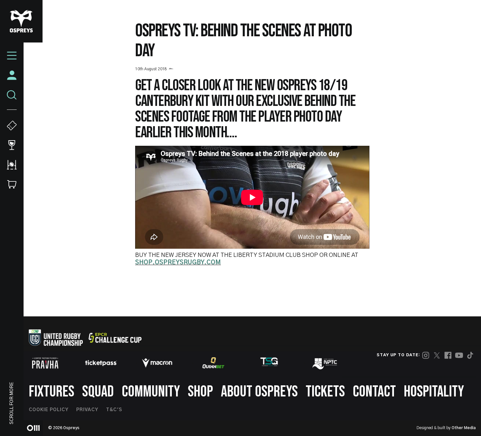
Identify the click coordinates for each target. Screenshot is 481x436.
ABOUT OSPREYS (259, 391)
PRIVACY (87, 410)
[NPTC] (325, 363)
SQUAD (98, 391)
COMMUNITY (151, 391)
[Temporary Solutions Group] (269, 363)
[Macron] (157, 363)
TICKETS (325, 391)
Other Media (464, 428)
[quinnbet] (213, 363)
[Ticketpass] (101, 363)
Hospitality (434, 391)
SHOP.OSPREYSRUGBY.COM (178, 263)
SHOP (200, 391)
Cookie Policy (48, 410)
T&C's (114, 410)
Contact (374, 391)
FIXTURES (51, 391)
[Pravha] (45, 363)
